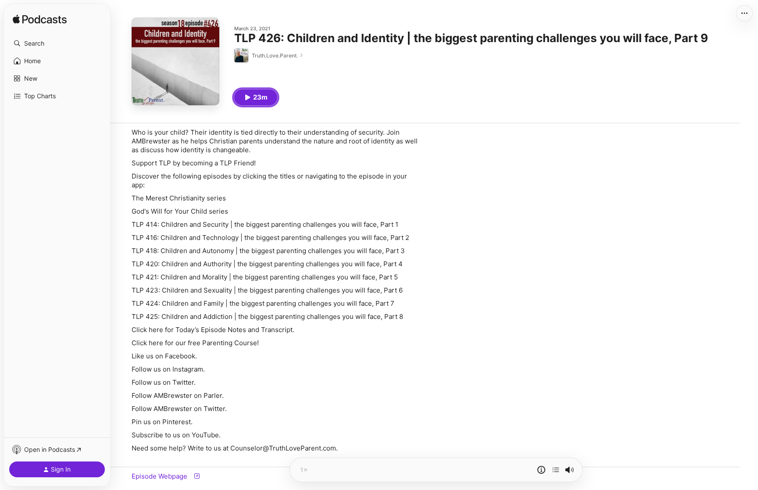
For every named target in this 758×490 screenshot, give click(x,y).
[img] (40, 19)
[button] (57, 43)
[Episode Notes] (541, 470)
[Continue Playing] (556, 470)
